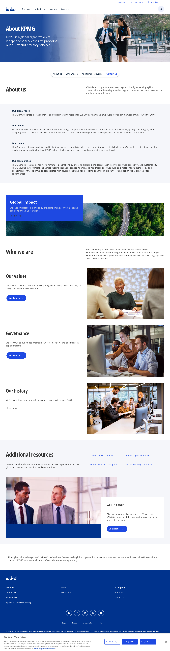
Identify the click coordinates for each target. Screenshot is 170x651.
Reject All (129, 642)
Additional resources (92, 73)
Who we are (72, 73)
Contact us (111, 73)
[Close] (166, 642)
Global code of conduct (101, 455)
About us (57, 73)
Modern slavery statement (139, 464)
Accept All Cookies (147, 642)
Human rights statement (138, 455)
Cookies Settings (112, 642)
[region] (85, 642)
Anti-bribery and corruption (103, 464)
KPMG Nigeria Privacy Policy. (45, 648)
